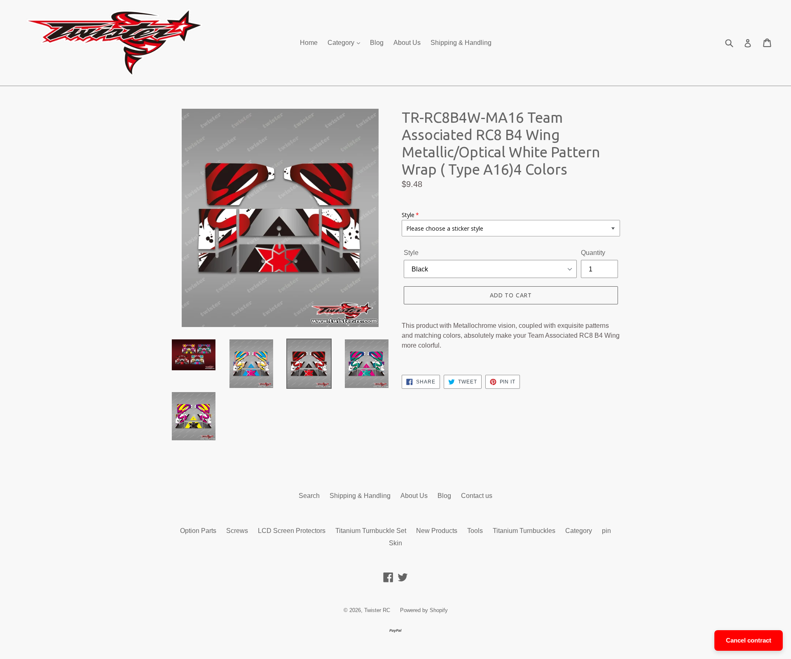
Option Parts (198, 530)
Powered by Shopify (424, 610)
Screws (237, 530)
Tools (475, 530)
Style (411, 252)
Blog (377, 42)
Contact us (476, 495)
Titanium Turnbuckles (524, 530)
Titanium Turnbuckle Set (370, 530)
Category (342, 42)
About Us (407, 42)
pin (606, 530)
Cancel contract (748, 640)
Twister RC (377, 610)
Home (309, 42)
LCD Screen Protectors (291, 530)
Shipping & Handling (461, 42)
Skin (395, 543)
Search (309, 495)
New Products (436, 530)
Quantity (593, 252)
